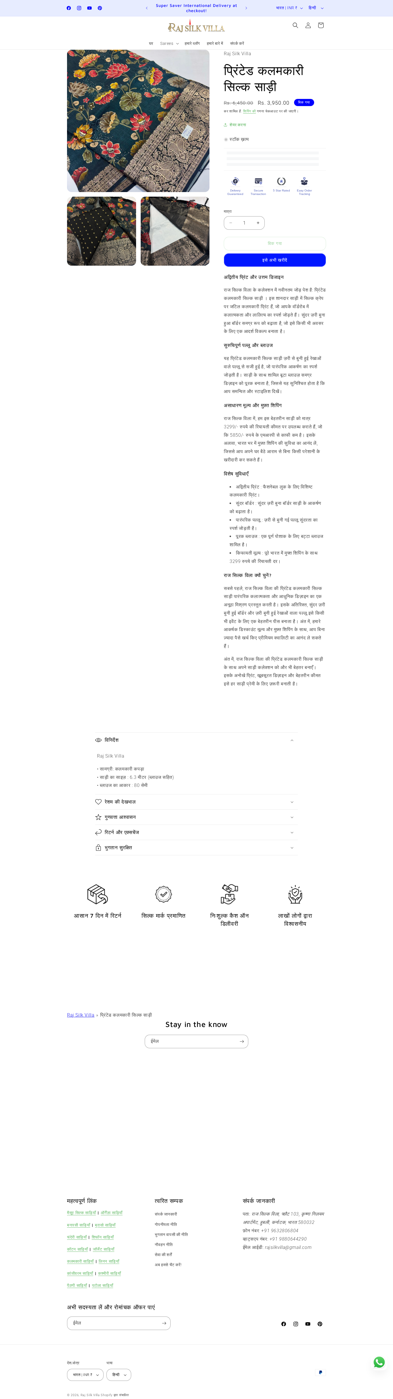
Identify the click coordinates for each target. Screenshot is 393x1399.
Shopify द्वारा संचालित (115, 1395)
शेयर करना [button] (238, 124)
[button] (169, 43)
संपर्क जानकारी (166, 1214)
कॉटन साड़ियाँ (77, 1249)
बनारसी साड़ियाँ (78, 1224)
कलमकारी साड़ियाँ (80, 1261)
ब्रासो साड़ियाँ (105, 1224)
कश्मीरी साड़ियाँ (109, 1273)
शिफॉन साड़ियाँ (103, 1237)
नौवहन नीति (164, 1244)
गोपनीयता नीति (166, 1224)
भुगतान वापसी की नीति (171, 1234)
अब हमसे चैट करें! (168, 1264)
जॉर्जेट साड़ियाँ (104, 1249)
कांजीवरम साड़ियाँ (80, 1273)
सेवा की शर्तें (163, 1254)
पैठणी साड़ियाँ (77, 1285)
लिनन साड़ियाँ (109, 1261)
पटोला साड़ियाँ (102, 1285)
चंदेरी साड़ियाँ (77, 1237)
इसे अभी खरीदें (274, 260)
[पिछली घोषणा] (146, 8)
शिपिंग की (249, 111)
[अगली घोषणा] (246, 8)
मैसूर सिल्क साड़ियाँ (81, 1212)
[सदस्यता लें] (241, 1041)
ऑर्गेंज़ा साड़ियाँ (112, 1212)
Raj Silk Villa (80, 1015)
